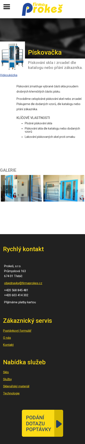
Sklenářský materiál (16, 386)
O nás (7, 338)
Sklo (6, 372)
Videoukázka (8, 75)
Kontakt (8, 345)
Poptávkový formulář (17, 331)
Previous (7, 189)
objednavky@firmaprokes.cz (23, 283)
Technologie (11, 393)
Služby (7, 379)
